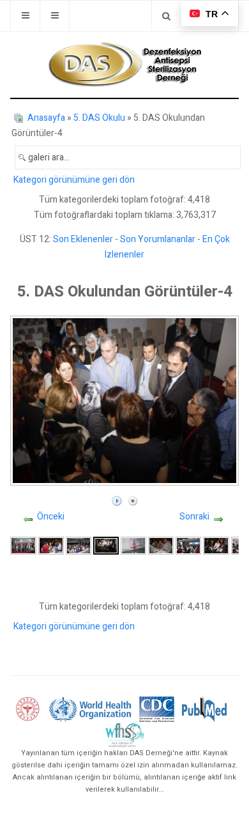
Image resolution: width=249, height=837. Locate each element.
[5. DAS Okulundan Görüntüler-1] (23, 545)
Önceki (50, 516)
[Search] (166, 16)
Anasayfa (46, 118)
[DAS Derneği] (124, 64)
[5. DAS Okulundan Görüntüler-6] (161, 545)
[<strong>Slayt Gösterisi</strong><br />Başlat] (117, 498)
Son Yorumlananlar (157, 239)
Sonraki (194, 516)
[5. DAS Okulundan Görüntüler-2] (51, 545)
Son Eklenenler (83, 239)
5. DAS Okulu (99, 118)
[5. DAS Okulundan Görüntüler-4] (105, 545)
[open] (25, 16)
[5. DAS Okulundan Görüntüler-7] (188, 545)
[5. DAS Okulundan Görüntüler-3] (78, 545)
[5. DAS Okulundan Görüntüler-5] (133, 545)
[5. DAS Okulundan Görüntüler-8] (216, 545)
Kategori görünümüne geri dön (74, 180)
